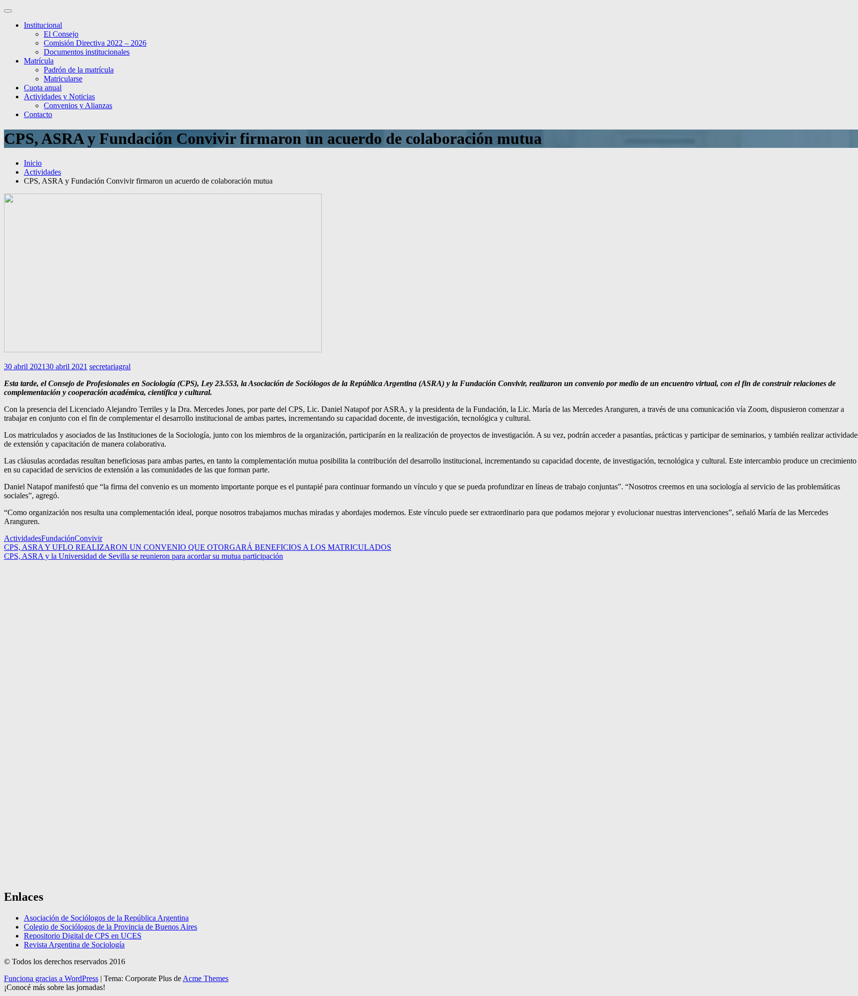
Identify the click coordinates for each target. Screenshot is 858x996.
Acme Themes (205, 978)
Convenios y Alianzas (78, 105)
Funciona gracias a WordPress (51, 978)
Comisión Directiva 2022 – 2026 (95, 43)
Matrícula (39, 61)
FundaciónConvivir (71, 538)
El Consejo (61, 34)
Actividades (22, 538)
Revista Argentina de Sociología (74, 944)
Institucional (43, 25)
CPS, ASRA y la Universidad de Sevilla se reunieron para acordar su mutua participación (143, 556)
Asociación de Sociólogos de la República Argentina (106, 918)
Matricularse (63, 78)
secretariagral (110, 366)
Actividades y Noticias (59, 96)
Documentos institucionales (87, 52)
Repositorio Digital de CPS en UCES (83, 935)
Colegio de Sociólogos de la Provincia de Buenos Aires (110, 927)
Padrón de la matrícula (79, 70)
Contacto (38, 114)
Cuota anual (43, 87)
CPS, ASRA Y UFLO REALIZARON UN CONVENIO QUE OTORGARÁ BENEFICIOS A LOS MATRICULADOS (197, 547)
